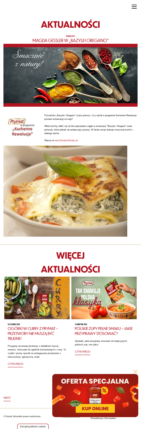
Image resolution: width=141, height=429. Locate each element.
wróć (7, 397)
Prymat (14, 7)
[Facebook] (134, 418)
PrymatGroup (97, 418)
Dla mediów (110, 418)
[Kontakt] (126, 418)
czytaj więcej (15, 363)
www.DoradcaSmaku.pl (66, 140)
